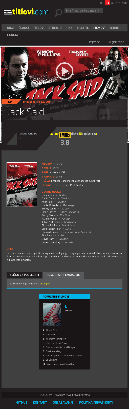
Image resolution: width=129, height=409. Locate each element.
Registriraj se (116, 42)
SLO (118, 3)
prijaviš (74, 133)
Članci (23, 28)
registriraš (89, 133)
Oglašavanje (63, 403)
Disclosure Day (53, 351)
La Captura (51, 359)
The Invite (51, 334)
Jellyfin (82, 28)
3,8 (65, 143)
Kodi (69, 28)
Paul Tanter (76, 185)
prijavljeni (45, 283)
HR (107, 3)
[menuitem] (11, 27)
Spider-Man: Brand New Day (60, 364)
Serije (114, 28)
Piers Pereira (62, 185)
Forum (12, 35)
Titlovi (39, 28)
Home (10, 28)
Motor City (51, 330)
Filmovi (99, 28)
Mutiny (68, 310)
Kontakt (40, 403)
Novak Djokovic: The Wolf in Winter (64, 355)
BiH (102, 3)
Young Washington (56, 338)
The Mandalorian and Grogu (60, 347)
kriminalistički (31, 102)
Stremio (55, 28)
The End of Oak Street (57, 343)
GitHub (21, 403)
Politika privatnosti (96, 403)
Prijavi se (94, 42)
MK (112, 3)
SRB (124, 3)
